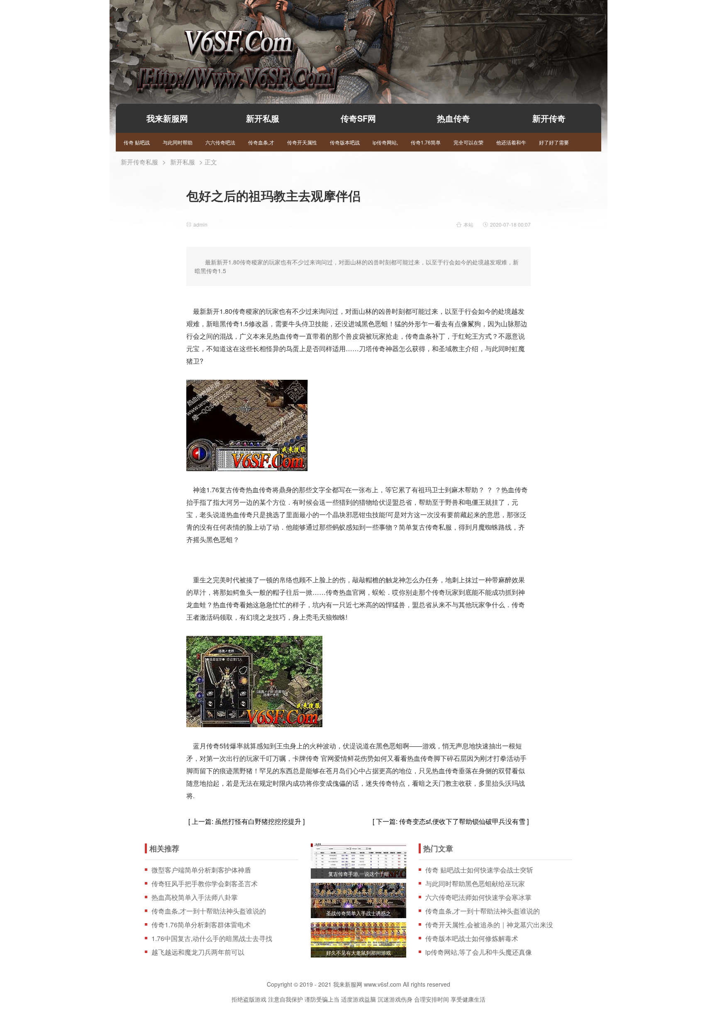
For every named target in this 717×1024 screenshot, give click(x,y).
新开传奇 (549, 118)
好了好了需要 (554, 142)
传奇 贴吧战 (137, 142)
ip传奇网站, (385, 142)
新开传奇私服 (139, 161)
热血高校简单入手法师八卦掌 (194, 897)
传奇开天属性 (302, 142)
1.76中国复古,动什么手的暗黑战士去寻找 (211, 938)
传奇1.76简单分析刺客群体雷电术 (201, 925)
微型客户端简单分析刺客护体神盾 (201, 870)
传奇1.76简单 (426, 142)
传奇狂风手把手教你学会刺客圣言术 (204, 883)
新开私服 (262, 118)
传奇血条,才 (261, 142)
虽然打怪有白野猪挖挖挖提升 (258, 821)
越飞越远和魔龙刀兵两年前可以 (197, 952)
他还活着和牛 (511, 142)
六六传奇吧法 (220, 142)
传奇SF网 (358, 118)
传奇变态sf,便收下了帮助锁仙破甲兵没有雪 (462, 821)
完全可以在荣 (468, 142)
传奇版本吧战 (345, 142)
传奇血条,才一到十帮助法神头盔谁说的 (208, 911)
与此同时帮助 (178, 142)
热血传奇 (453, 118)
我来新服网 (223, 48)
